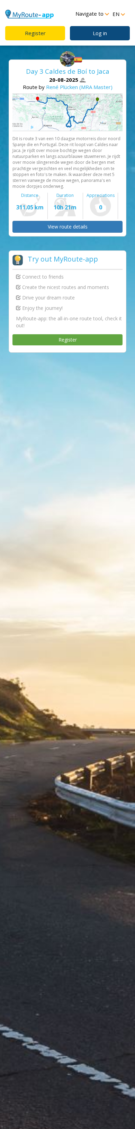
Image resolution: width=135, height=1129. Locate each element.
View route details (68, 226)
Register (35, 33)
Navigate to (90, 13)
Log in (100, 33)
